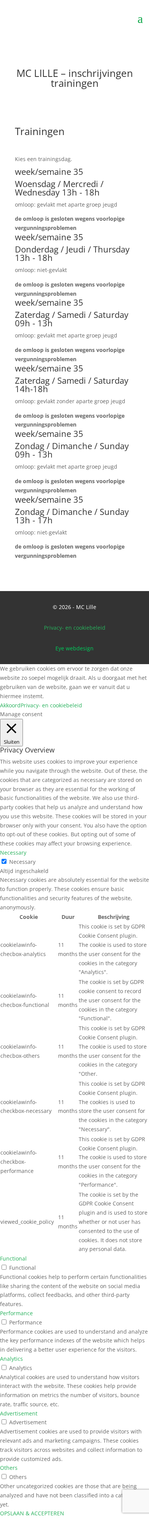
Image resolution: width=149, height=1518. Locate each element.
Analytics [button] (11, 1358)
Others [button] (9, 1467)
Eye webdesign (74, 648)
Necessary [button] (13, 852)
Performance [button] (16, 1313)
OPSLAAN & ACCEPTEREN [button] (32, 1513)
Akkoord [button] (10, 705)
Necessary (22, 861)
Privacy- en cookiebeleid (74, 627)
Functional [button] (13, 1258)
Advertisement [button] (18, 1413)
